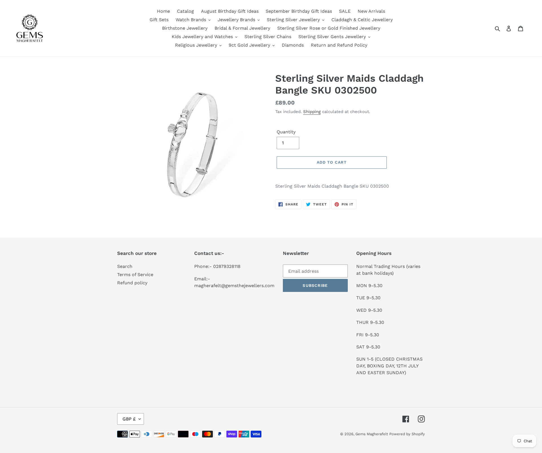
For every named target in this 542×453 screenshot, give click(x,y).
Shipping (312, 111)
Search (124, 266)
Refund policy (132, 282)
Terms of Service (135, 274)
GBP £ (129, 419)
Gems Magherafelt (371, 434)
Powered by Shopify (407, 434)
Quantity (286, 132)
